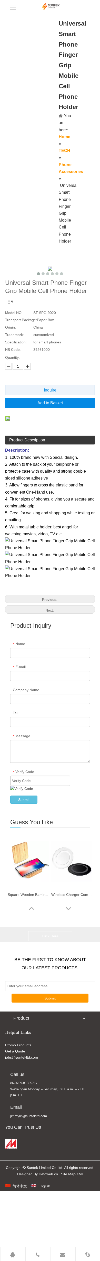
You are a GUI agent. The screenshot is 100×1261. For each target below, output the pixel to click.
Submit (23, 800)
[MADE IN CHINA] (11, 1144)
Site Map (68, 1174)
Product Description (27, 440)
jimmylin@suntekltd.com (28, 1116)
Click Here (50, 936)
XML (80, 1174)
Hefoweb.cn (48, 1174)
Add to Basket (50, 403)
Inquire (50, 390)
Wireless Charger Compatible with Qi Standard (71, 895)
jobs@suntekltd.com (21, 1057)
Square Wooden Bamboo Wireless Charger (28, 895)
